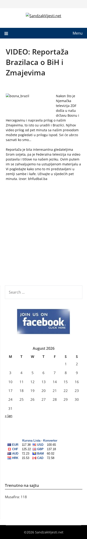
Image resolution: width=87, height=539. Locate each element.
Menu (78, 33)
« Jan (8, 415)
